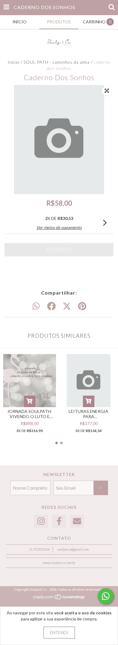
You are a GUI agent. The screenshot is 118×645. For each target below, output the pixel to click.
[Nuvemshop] (59, 599)
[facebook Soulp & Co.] (59, 521)
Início (13, 62)
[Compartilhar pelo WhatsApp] (36, 306)
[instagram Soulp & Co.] (41, 521)
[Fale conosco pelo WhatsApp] (105, 596)
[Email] (77, 521)
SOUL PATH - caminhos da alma (57, 62)
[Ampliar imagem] (107, 91)
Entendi (59, 632)
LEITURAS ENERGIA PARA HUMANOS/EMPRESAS (88, 414)
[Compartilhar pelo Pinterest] (82, 306)
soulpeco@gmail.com (73, 549)
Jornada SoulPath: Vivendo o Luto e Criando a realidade (29, 414)
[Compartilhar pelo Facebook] (51, 306)
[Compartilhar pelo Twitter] (67, 306)
